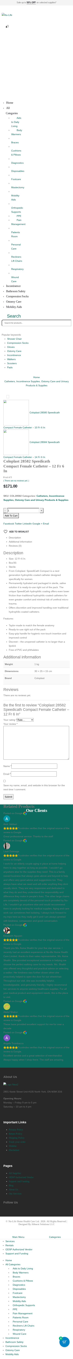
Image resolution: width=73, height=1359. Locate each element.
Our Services (15, 1193)
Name (7, 766)
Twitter (18, 523)
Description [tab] (15, 537)
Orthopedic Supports (17, 209)
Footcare (17, 1293)
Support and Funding (19, 1181)
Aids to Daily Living (16, 122)
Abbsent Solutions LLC (42, 1224)
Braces (16, 1276)
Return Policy (15, 1133)
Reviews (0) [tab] (15, 545)
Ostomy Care (14, 351)
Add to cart (11, 515)
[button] (11, 316)
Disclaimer (14, 1150)
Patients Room (15, 234)
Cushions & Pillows (16, 152)
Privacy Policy (16, 1129)
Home (8, 1260)
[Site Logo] (7, 14)
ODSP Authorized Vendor (21, 1177)
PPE (19, 216)
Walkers (11, 359)
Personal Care (16, 246)
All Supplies (15, 1173)
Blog (11, 1185)
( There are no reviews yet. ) (16, 481)
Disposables (19, 1289)
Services (10, 1241)
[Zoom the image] (10, 1084)
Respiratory (19, 1329)
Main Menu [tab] (18, 1237)
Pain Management (22, 1313)
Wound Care (15, 279)
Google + (37, 523)
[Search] (4, 329)
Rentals (9, 1245)
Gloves (11, 347)
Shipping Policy (16, 1138)
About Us (13, 1189)
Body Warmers (21, 1272)
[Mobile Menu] (3, 10)
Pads (10, 367)
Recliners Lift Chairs (16, 258)
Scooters (12, 363)
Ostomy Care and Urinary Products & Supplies (41, 500)
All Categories (12, 110)
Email (46, 523)
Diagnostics (19, 1284)
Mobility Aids (15, 197)
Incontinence (14, 355)
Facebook (8, 523)
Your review (10, 724)
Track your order (17, 1142)
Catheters (42, 496)
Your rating (10, 719)
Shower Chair (14, 338)
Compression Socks (18, 343)
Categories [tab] (55, 1237)
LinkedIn (27, 523)
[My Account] (4, 20)
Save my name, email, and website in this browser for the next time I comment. (34, 787)
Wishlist (13, 1146)
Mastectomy (19, 1297)
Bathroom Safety (14, 1342)
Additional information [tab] (20, 541)
